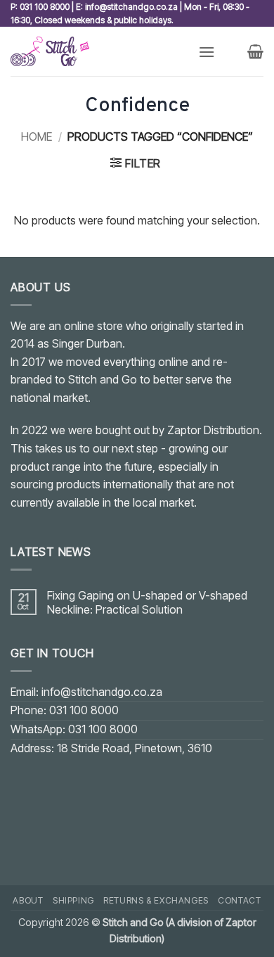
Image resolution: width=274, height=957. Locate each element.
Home (36, 136)
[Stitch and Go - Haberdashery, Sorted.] (99, 51)
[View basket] (255, 51)
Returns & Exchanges (156, 900)
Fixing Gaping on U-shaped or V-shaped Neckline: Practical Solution (147, 602)
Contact (239, 900)
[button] (206, 51)
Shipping (73, 900)
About (28, 900)
